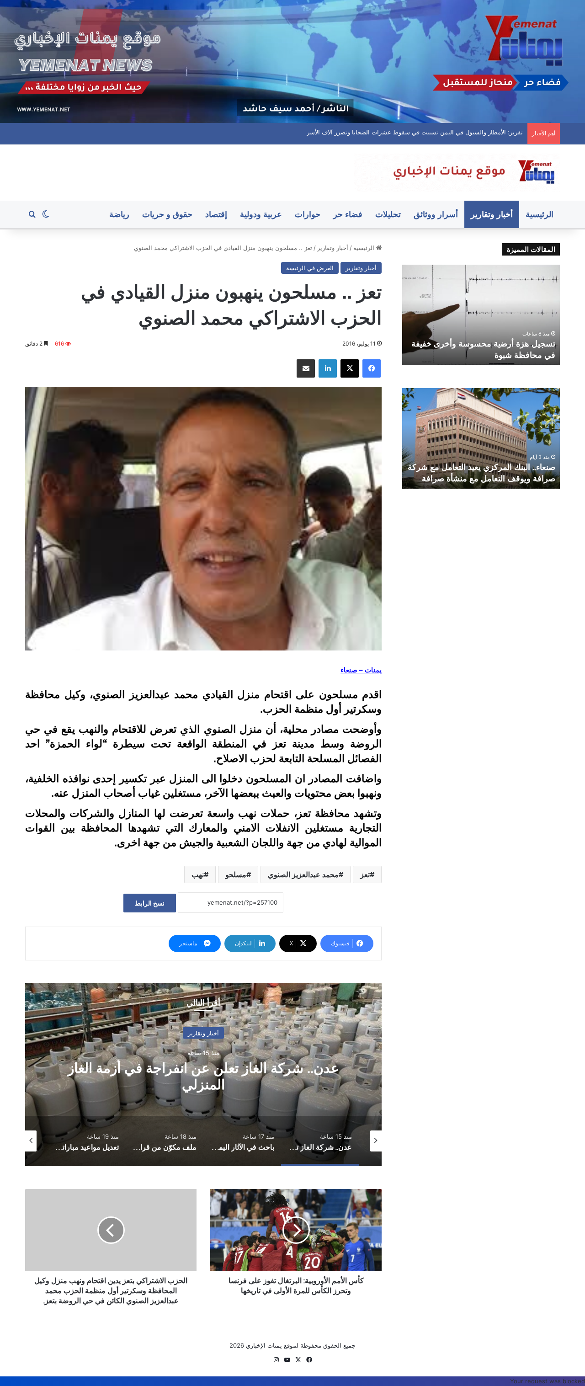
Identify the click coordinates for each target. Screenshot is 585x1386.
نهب (197, 874)
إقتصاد (216, 214)
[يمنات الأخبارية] (457, 173)
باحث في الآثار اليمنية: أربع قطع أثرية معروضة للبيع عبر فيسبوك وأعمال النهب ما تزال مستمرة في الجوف (203, 1076)
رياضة (119, 214)
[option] (203, 1074)
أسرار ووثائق (436, 214)
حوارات (307, 214)
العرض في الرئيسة (310, 268)
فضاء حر (347, 214)
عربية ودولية (261, 214)
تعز (365, 874)
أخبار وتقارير (492, 214)
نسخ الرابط (150, 903)
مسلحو (235, 874)
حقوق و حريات (167, 214)
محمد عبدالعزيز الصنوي (303, 874)
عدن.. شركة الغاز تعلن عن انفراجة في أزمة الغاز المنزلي (451, 132)
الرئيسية (539, 214)
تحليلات (388, 214)
